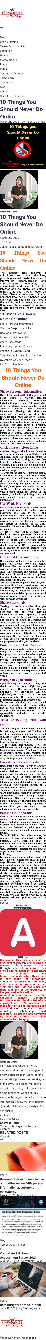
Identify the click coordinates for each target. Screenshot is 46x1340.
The (2, 272)
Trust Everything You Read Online (20, 355)
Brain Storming (9, 41)
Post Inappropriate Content (16, 346)
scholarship (26, 1011)
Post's (12, 246)
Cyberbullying (8, 683)
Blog (2, 37)
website (30, 441)
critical (24, 395)
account (11, 548)
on (37, 433)
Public (4, 68)
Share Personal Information (16, 323)
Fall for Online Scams (13, 364)
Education (6, 50)
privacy (19, 803)
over (32, 486)
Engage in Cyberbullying (15, 350)
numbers (23, 523)
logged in (21, 1126)
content (29, 649)
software (31, 574)
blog (10, 986)
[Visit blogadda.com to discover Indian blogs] (18, 1337)
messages (12, 470)
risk (40, 299)
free (2, 577)
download (5, 585)
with (19, 278)
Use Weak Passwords (13, 332)
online (3, 294)
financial (41, 408)
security (4, 408)
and (43, 280)
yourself (20, 307)
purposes (39, 981)
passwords (20, 507)
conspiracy (6, 736)
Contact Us (7, 82)
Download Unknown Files (15, 337)
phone (24, 406)
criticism (12, 1008)
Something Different (12, 73)
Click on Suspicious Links (15, 328)
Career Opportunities (13, 46)
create (13, 638)
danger (4, 900)
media (3, 435)
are (33, 288)
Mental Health (8, 59)
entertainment (9, 283)
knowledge (19, 962)
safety (29, 299)
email (23, 620)
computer (37, 569)
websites (4, 465)
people (10, 459)
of (23, 275)
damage (4, 662)
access (37, 278)
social (43, 406)
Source (4, 902)
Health (4, 55)
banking (9, 620)
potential (40, 307)
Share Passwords (10, 341)
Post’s (3, 64)
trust (5, 731)
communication (27, 280)
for (44, 545)
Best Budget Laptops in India (20, 1305)
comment (28, 1008)
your (43, 294)
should (27, 291)
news (37, 734)
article (9, 302)
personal (5, 297)
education (6, 981)
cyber (32, 416)
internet (13, 272)
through (5, 968)
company (38, 849)
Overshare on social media (16, 360)
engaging (17, 881)
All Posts (5, 1115)
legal (27, 665)
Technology (7, 78)
